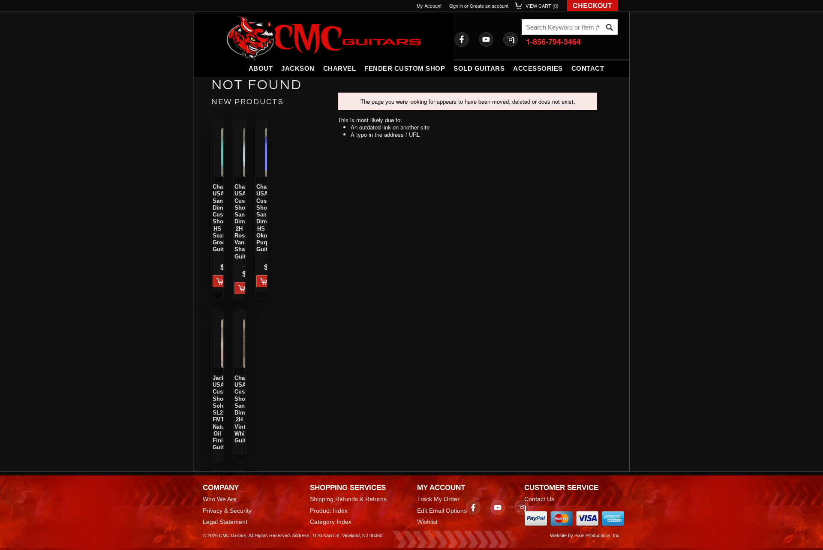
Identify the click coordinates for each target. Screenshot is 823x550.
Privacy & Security (227, 510)
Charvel (339, 68)
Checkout (592, 5)
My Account (429, 5)
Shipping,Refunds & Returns (348, 499)
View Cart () (542, 5)
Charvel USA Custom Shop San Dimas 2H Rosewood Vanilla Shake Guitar (239, 221)
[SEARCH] (609, 27)
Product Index (329, 510)
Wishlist (427, 521)
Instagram (510, 39)
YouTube (486, 39)
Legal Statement (225, 521)
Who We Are (220, 499)
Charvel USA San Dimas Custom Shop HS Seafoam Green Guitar (217, 217)
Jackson (298, 68)
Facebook (461, 39)
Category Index (330, 521)
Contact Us (539, 499)
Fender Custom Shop (404, 68)
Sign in (456, 5)
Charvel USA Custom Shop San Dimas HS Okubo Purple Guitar (261, 217)
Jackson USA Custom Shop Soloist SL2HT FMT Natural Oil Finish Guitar (217, 413)
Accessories (538, 68)
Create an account (489, 5)
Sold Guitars (479, 68)
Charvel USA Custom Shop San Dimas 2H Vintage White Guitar (239, 409)
